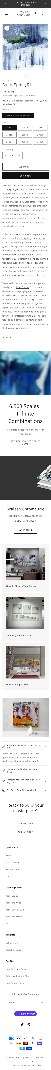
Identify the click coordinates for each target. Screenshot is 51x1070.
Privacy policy (24, 1057)
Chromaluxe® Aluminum (18, 115)
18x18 (25, 134)
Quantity (9, 149)
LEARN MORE (25, 529)
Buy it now (25, 175)
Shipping (16, 96)
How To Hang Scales (16, 983)
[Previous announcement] (5, 4)
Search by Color (13, 949)
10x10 (25, 127)
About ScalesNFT (14, 916)
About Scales (12, 895)
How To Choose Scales (16, 969)
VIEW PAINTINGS (25, 823)
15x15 (9, 134)
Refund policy (11, 1057)
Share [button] (9, 337)
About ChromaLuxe (15, 909)
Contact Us (11, 876)
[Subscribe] (41, 1002)
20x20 (40, 134)
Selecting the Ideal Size (17, 976)
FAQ (7, 923)
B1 (43, 238)
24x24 (9, 141)
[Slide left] (19, 75)
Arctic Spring (9, 189)
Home (9, 855)
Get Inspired (12, 942)
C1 (3, 242)
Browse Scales (13, 869)
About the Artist (13, 902)
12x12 (40, 127)
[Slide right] (32, 75)
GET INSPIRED (25, 832)
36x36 (40, 141)
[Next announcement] (45, 4)
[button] (6, 13)
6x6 (9, 127)
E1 (7, 242)
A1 (40, 238)
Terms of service (37, 1057)
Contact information (32, 1065)
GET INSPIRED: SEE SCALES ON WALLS (25, 443)
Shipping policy (16, 1065)
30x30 (25, 141)
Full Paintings (12, 862)
